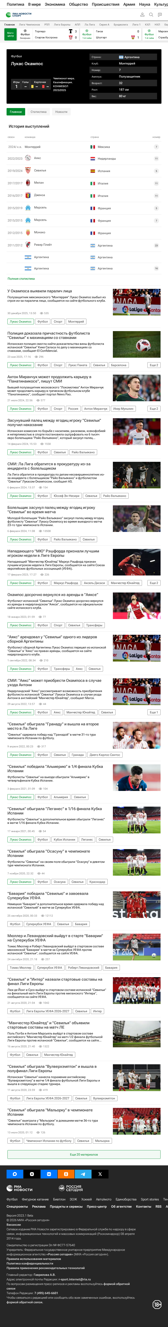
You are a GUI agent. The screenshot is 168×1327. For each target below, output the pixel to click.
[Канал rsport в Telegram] (83, 1174)
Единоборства (126, 1199)
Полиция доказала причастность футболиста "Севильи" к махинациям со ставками (48, 335)
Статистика (39, 111)
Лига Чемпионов (29, 24)
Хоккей (86, 1199)
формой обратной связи (24, 1302)
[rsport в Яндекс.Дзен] (32, 1174)
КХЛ (147, 24)
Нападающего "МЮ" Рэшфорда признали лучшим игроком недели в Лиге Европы (53, 553)
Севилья (40, 170)
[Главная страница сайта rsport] (28, 15)
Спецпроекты (17, 1207)
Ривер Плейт (43, 244)
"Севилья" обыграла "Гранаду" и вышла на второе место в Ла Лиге (53, 726)
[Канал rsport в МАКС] (15, 1174)
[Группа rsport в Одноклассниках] (66, 1174)
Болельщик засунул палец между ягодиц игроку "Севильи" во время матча (51, 509)
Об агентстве (121, 1207)
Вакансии (14, 1224)
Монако (39, 232)
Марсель (40, 207)
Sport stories (150, 1199)
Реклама (39, 1207)
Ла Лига (90, 24)
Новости (61, 111)
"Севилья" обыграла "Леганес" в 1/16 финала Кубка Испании (54, 811)
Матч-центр (10, 34)
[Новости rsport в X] (100, 1174)
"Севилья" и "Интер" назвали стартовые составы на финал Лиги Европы (54, 981)
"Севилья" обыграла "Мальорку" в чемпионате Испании (50, 1112)
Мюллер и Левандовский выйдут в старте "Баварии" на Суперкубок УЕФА (55, 938)
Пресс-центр (97, 1207)
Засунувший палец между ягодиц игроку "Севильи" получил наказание (54, 422)
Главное (9, 24)
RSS (158, 1207)
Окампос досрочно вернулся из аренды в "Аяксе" (52, 594)
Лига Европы (62, 24)
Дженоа (39, 195)
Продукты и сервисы (66, 1207)
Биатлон (59, 1199)
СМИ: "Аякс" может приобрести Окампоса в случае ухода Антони (54, 682)
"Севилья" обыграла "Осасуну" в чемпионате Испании (48, 853)
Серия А (104, 24)
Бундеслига (121, 24)
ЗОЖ (73, 1199)
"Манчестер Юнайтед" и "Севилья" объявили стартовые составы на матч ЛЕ (48, 1025)
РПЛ (47, 24)
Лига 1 (136, 24)
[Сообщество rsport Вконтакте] (49, 1174)
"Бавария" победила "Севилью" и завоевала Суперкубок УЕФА (47, 895)
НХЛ (157, 24)
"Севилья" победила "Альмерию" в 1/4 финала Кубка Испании (55, 768)
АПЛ (77, 24)
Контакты (143, 1207)
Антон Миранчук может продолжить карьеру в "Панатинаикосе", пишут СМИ (49, 379)
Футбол (16, 56)
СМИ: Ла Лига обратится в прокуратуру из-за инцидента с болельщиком (49, 466)
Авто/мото (103, 1199)
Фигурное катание (35, 1199)
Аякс (37, 158)
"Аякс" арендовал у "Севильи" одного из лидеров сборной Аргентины (52, 639)
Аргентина (41, 257)
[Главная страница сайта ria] (7, 15)
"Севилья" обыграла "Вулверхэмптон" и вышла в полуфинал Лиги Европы (52, 1068)
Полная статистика (21, 278)
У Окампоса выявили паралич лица (39, 291)
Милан (39, 182)
